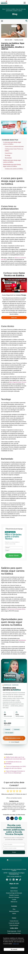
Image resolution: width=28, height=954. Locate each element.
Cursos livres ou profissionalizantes (14, 146)
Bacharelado (8, 158)
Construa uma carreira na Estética (14, 168)
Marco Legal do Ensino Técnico (17, 382)
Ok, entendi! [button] (14, 949)
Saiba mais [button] (16, 943)
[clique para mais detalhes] (14, 127)
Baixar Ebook (14, 555)
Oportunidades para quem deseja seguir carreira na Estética (12, 165)
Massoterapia (22, 640)
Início (3, 9)
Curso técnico (8, 153)
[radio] (7, 791)
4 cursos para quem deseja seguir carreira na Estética (12, 143)
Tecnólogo (7, 155)
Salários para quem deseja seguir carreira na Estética (12, 161)
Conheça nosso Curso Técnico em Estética (14, 149)
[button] (2, 21)
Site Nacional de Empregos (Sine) (16, 609)
